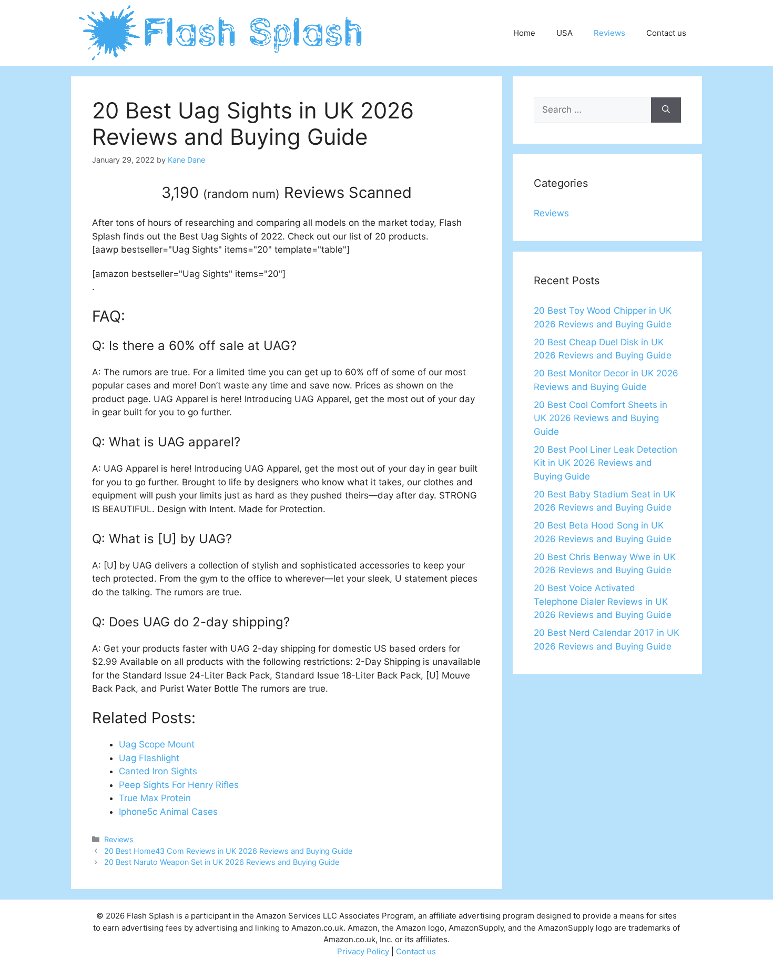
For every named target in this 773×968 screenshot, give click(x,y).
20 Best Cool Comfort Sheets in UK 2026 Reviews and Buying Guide (600, 418)
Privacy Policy (363, 951)
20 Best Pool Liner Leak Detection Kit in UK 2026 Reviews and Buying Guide (605, 463)
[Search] (666, 110)
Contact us (666, 33)
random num (241, 194)
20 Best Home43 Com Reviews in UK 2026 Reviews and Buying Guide (228, 850)
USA (564, 33)
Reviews (609, 33)
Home (524, 33)
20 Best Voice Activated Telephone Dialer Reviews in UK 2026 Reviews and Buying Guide (603, 601)
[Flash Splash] (221, 32)
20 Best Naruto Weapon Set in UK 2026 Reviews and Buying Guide (221, 861)
